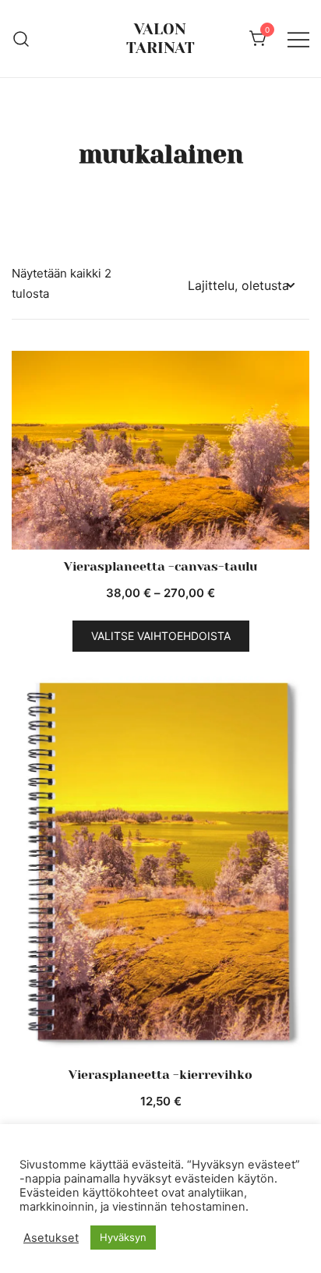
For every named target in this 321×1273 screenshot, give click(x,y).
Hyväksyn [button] (123, 1237)
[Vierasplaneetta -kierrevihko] (160, 864)
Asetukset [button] (51, 1238)
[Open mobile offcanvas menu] (298, 39)
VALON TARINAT (160, 38)
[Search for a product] (21, 38)
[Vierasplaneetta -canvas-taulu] (160, 450)
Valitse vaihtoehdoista (161, 635)
